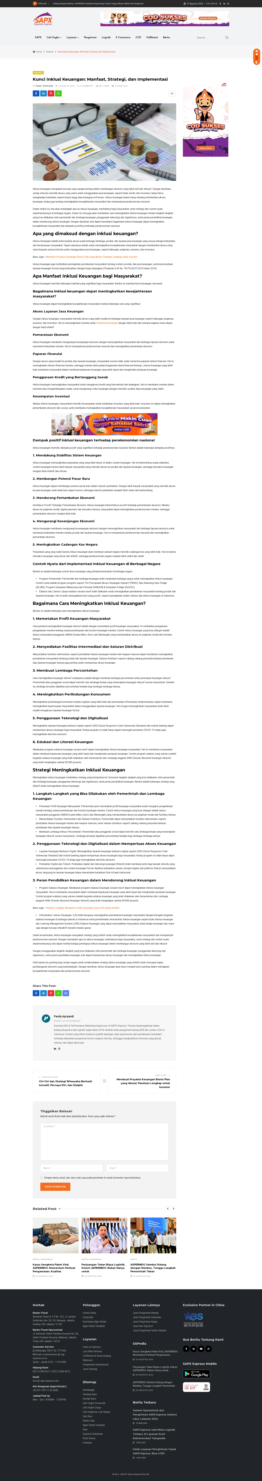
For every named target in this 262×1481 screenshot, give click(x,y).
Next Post (161, 1075)
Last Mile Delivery (92, 1351)
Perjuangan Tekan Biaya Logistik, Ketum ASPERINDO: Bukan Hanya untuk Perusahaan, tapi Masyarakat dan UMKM (155, 1370)
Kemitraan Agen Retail (94, 1321)
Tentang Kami (90, 1394)
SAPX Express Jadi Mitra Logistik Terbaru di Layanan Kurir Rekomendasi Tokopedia (154, 1434)
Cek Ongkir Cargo (92, 1407)
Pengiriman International (95, 1364)
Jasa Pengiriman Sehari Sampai (149, 1330)
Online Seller (89, 1312)
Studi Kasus (89, 1438)
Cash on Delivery (92, 1347)
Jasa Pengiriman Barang (145, 1312)
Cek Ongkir (53, 37)
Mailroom (88, 1360)
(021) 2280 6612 (61, 1371)
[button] (167, 1208)
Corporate (88, 1317)
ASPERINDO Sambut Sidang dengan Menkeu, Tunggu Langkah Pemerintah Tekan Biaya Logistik (154, 1386)
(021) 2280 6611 (41, 1371)
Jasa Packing (90, 1369)
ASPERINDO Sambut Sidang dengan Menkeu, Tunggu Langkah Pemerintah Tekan (153, 1268)
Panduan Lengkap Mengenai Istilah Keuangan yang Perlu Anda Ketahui (82, 907)
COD (138, 37)
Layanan (72, 37)
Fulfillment (152, 37)
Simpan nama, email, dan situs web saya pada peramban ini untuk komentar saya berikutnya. (92, 1177)
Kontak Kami (89, 1398)
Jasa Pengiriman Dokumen (147, 1317)
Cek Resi (87, 1416)
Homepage (88, 1389)
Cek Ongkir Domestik (94, 1403)
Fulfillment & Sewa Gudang (97, 1355)
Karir (85, 1429)
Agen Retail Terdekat (94, 1326)
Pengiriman (90, 37)
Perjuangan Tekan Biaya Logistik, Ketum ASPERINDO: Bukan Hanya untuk (103, 1268)
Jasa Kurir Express (143, 1326)
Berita (166, 37)
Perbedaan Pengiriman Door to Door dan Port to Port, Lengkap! (80, 3)
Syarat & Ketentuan (93, 1433)
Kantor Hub (88, 1420)
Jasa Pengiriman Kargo (145, 1321)
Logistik (106, 37)
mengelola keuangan (107, 323)
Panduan (87, 1442)
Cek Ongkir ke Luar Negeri (96, 1411)
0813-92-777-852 (56, 1350)
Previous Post (50, 1077)
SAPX (38, 37)
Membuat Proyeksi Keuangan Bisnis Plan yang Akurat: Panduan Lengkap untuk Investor (91, 256)
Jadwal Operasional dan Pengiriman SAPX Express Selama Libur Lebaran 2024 (155, 1414)
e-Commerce (123, 37)
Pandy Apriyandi (44, 86)
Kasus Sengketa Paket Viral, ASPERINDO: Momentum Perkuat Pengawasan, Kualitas (54, 1268)
